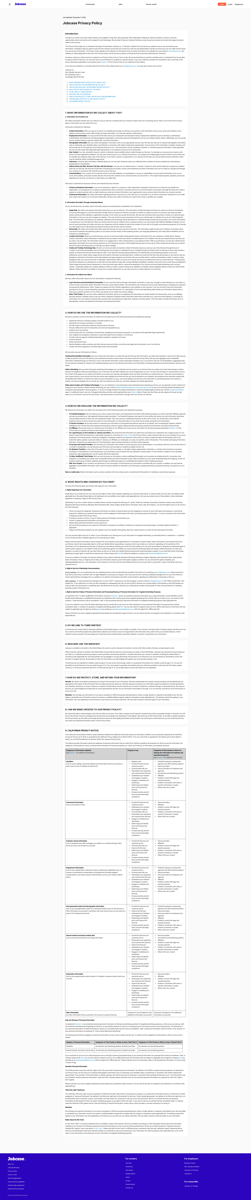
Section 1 (72, 753)
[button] (9, 4)
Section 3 (115, 596)
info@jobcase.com (129, 66)
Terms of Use (127, 435)
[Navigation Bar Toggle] (9, 4)
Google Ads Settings (177, 390)
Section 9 (104, 62)
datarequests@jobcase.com (158, 553)
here (119, 553)
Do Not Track (97, 1128)
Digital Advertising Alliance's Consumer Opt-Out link (133, 387)
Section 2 (173, 428)
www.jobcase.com (174, 51)
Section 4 (134, 392)
